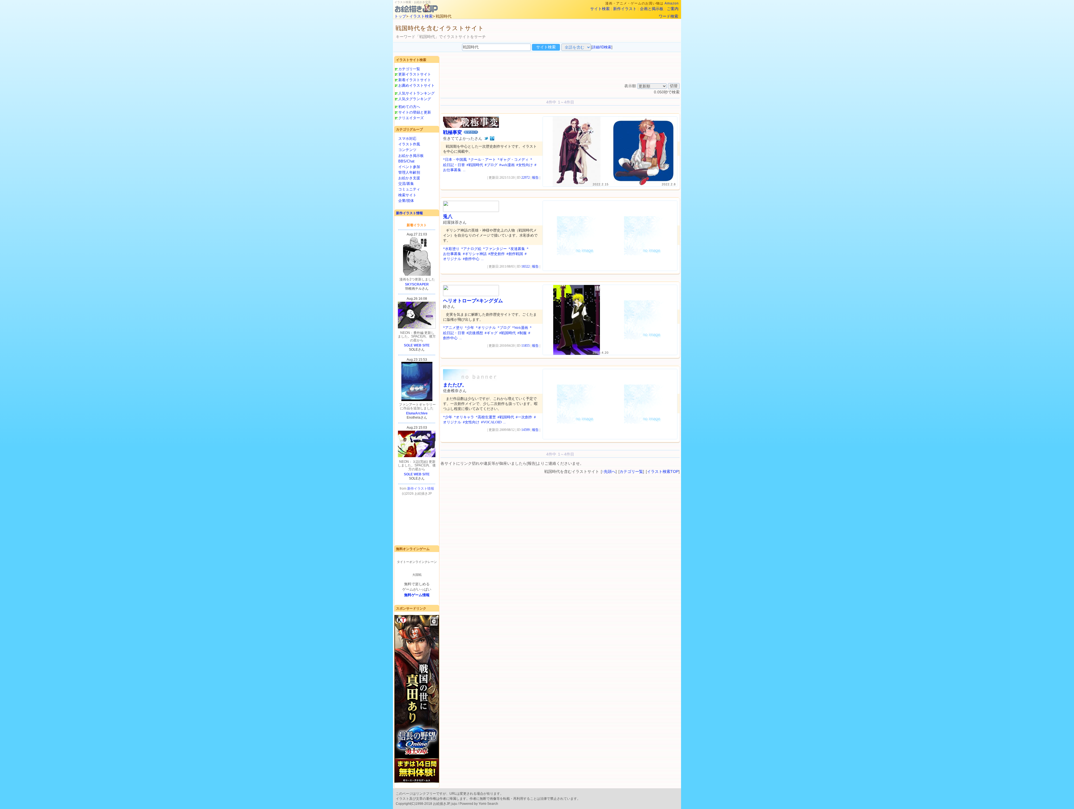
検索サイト (407, 195)
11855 (525, 346)
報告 (535, 178)
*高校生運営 (486, 417)
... (464, 170)
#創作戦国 (515, 254)
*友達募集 (516, 249)
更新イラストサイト (414, 74)
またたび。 (455, 385)
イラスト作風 (409, 144)
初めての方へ (409, 107)
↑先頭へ (609, 471)
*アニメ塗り (453, 328)
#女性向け (524, 165)
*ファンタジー (495, 249)
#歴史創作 (496, 254)
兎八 (448, 216)
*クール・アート (482, 159)
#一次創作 (524, 417)
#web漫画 (507, 165)
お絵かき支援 (409, 178)
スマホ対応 (407, 138)
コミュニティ (409, 189)
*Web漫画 (520, 328)
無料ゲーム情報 (417, 595)
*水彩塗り (451, 249)
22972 (525, 178)
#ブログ (491, 165)
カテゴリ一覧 (409, 69)
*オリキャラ (464, 417)
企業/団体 (406, 201)
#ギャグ (491, 333)
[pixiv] (492, 138)
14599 (525, 430)
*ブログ (504, 328)
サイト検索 (600, 8)
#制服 (522, 333)
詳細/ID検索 (601, 47)
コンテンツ (407, 150)
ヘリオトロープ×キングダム (473, 300)
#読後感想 (475, 333)
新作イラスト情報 (409, 213)
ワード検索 (668, 16)
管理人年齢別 (409, 172)
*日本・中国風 (455, 159)
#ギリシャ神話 (475, 254)
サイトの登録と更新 (414, 112)
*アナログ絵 (471, 249)
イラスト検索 (421, 16)
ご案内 (673, 8)
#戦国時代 (475, 165)
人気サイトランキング (416, 93)
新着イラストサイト (414, 80)
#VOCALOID (491, 422)
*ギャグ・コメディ (513, 159)
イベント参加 (409, 167)
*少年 (469, 328)
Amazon (672, 3)
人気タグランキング (414, 99)
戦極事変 (452, 132)
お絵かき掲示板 (411, 156)
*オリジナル (486, 328)
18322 (525, 266)
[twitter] (486, 138)
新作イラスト (625, 8)
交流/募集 (406, 183)
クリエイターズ (411, 118)
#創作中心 (471, 259)
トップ (400, 16)
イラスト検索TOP (663, 471)
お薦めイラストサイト (416, 85)
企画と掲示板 (651, 8)
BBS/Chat (406, 161)
